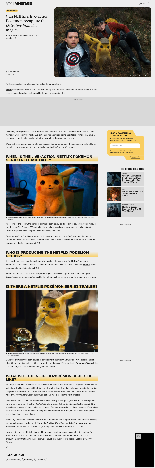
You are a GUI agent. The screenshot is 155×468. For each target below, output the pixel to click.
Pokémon (50, 84)
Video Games (12, 459)
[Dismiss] (151, 435)
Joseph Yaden (14, 72)
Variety (9, 89)
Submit (134, 157)
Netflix (27, 459)
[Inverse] (23, 3)
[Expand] (137, 435)
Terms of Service (117, 152)
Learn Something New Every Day (120, 134)
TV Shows (39, 459)
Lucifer (86, 264)
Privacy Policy (129, 152)
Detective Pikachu (84, 363)
